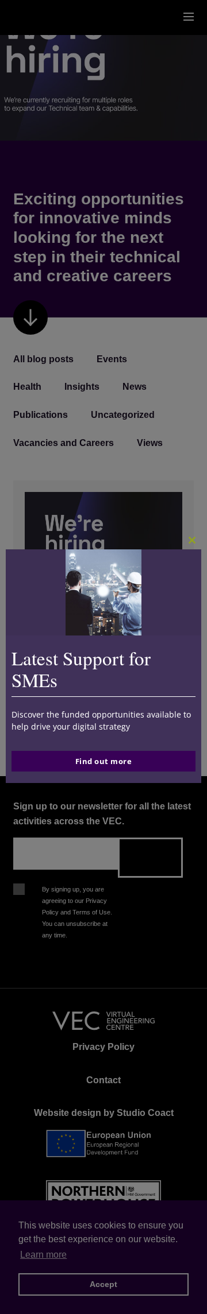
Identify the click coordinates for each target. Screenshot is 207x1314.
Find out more (103, 761)
